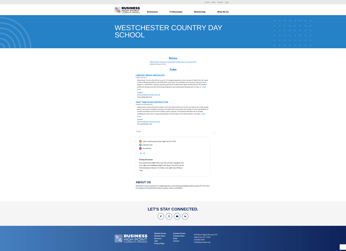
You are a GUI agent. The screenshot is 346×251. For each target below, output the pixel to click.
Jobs (156, 241)
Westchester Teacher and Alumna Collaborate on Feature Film (173, 62)
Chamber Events (179, 233)
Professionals (176, 12)
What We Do (223, 12)
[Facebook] (161, 216)
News (213, 2)
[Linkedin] (185, 216)
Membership (200, 12)
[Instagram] (169, 216)
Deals (175, 238)
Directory (157, 238)
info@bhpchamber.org (202, 242)
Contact (220, 2)
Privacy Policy (159, 243)
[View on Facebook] (140, 154)
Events (207, 2)
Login (227, 2)
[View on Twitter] (144, 154)
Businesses (152, 12)
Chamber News (179, 236)
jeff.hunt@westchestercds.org (148, 95)
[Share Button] (214, 133)
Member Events (160, 233)
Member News (159, 236)
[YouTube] (177, 216)
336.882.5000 (199, 240)
